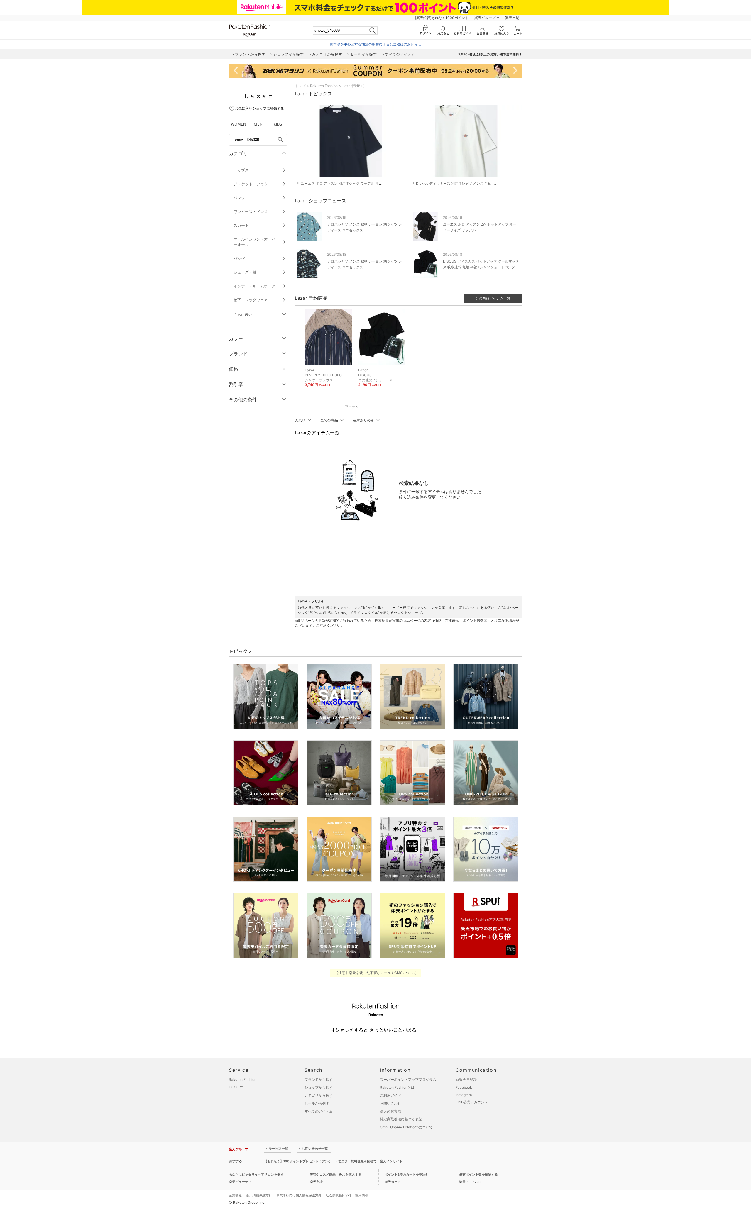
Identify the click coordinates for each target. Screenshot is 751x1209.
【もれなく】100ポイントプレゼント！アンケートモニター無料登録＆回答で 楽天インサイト (333, 1161)
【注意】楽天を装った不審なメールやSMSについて (376, 973)
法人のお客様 (390, 1111)
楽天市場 (512, 18)
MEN (258, 124)
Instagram (464, 1095)
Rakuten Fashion (324, 86)
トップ (300, 86)
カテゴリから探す (319, 1095)
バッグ (239, 258)
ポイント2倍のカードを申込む (407, 1174)
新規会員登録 (466, 1079)
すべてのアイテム (319, 1111)
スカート (241, 225)
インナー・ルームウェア (254, 286)
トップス (241, 170)
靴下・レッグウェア (251, 299)
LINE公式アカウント (472, 1102)
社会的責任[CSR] (338, 1195)
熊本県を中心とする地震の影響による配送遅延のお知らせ (375, 44)
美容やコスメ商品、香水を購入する (335, 1174)
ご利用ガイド (390, 1095)
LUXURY (236, 1087)
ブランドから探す (319, 1079)
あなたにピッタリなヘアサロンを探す (256, 1174)
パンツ (239, 197)
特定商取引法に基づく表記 (401, 1119)
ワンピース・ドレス (251, 211)
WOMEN (238, 124)
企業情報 (235, 1195)
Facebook (464, 1087)
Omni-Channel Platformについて (406, 1127)
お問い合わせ (390, 1103)
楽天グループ (484, 18)
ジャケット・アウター (253, 184)
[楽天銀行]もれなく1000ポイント (441, 18)
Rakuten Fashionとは (397, 1087)
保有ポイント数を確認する (478, 1174)
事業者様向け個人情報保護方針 (299, 1195)
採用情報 (361, 1195)
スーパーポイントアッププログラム (408, 1079)
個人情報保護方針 (259, 1195)
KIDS (278, 124)
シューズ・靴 (245, 272)
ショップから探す (319, 1087)
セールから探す (317, 1103)
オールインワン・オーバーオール (254, 242)
